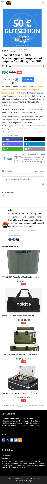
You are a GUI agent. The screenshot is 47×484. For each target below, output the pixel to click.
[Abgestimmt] (6, 66)
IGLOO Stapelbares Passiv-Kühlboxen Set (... (20, 354)
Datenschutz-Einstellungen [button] (24, 481)
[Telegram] (11, 440)
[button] (12, 139)
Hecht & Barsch (23, 50)
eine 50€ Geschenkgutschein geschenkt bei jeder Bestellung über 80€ (22, 90)
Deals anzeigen (15, 230)
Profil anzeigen (14, 234)
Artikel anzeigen (29, 230)
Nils (15, 83)
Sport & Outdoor (13, 50)
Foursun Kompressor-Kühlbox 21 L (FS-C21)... (20, 393)
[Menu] (2, 3)
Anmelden (41, 171)
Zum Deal (28, 79)
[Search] (37, 3)
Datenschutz (6, 458)
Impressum (6, 455)
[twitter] (7, 440)
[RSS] (20, 440)
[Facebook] (3, 440)
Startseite (5, 405)
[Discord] (16, 440)
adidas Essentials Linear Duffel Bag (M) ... (19, 316)
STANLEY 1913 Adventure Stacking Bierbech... (20, 277)
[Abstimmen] (43, 66)
